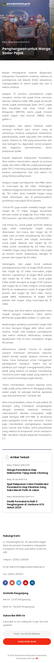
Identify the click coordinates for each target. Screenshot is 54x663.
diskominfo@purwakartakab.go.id (27, 566)
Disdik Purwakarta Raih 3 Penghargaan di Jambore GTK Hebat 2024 (25, 504)
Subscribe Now (27, 641)
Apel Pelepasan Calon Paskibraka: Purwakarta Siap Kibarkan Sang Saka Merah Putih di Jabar (28, 487)
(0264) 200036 (20, 559)
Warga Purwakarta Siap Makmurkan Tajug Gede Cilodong (27, 471)
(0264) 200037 (15, 574)
